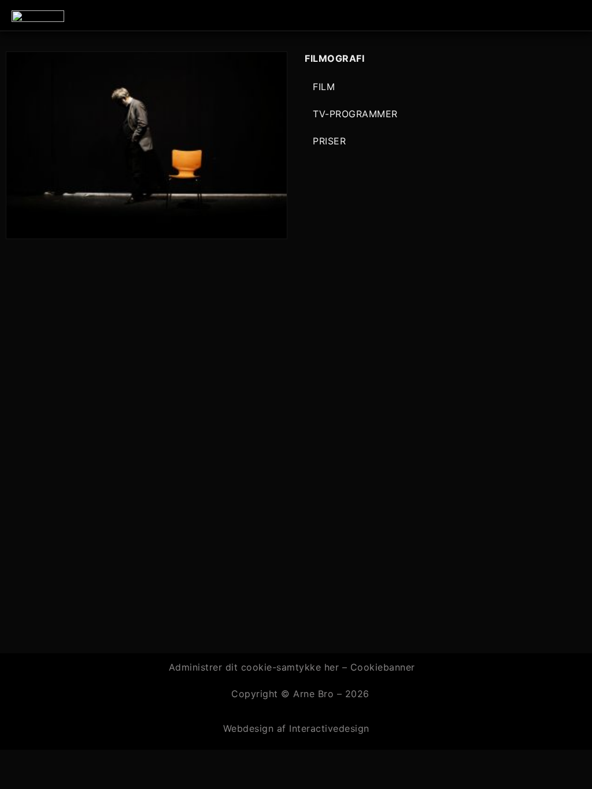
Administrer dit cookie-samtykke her (255, 667)
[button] (577, 15)
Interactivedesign (327, 728)
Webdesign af (254, 728)
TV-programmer (355, 113)
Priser (329, 141)
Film (324, 86)
